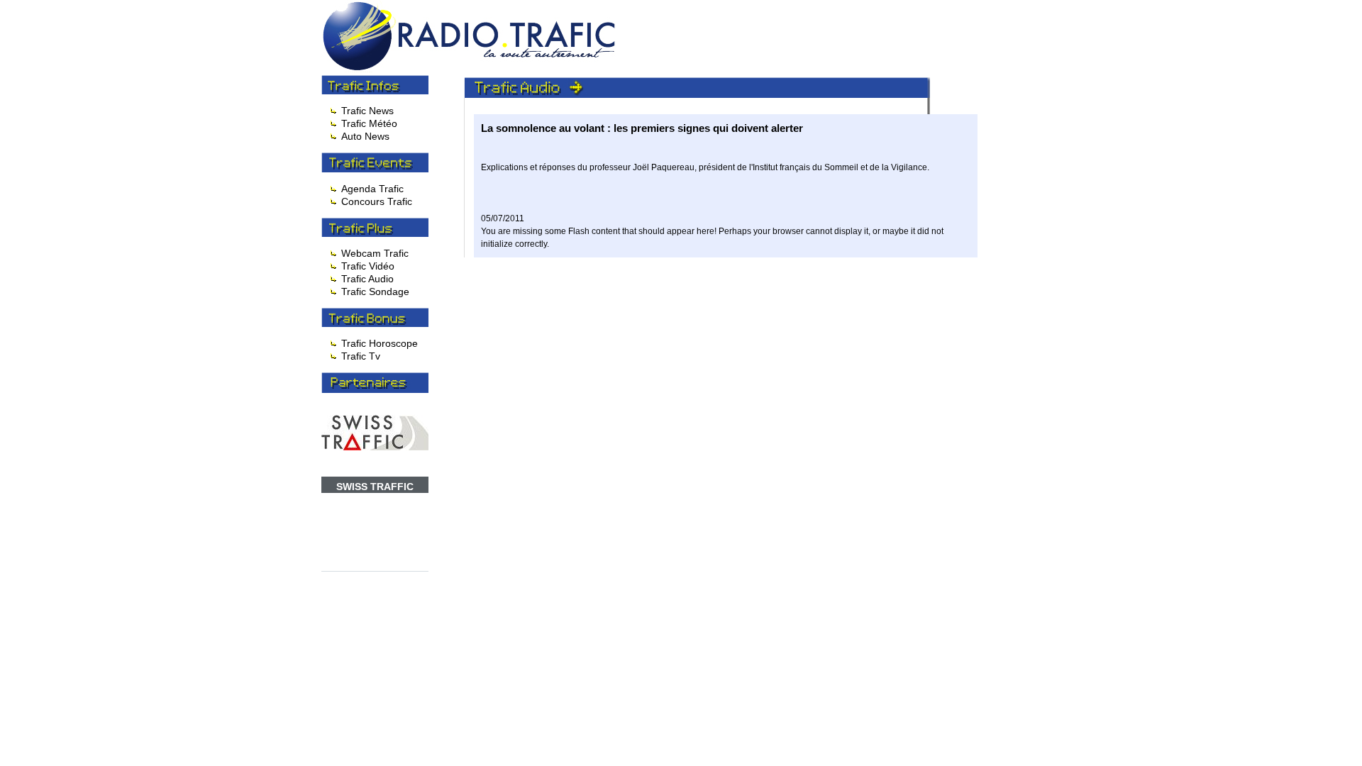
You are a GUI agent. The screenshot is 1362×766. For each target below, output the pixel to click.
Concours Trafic (376, 201)
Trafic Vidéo (367, 266)
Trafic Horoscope (379, 343)
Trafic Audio (367, 278)
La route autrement (721, 12)
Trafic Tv (360, 356)
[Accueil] (472, 68)
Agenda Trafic (372, 188)
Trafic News (367, 110)
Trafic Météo (369, 123)
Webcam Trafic (375, 253)
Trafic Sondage (375, 291)
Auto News (365, 136)
